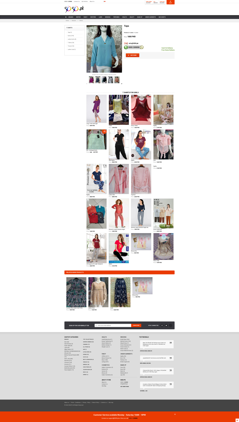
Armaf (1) (85, 374)
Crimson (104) (68, 362)
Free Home (149, 1)
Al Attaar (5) (86, 347)
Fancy (104, 354)
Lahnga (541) (105, 361)
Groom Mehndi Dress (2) (126, 350)
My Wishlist (85, 1)
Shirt (154, 160)
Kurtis (71, 35)
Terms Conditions (76, 402)
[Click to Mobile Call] (126, 47)
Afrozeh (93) (67, 353)
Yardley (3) (86, 362)
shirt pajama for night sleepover (94, 264)
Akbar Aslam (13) (68, 349)
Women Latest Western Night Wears (140, 227)
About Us (92, 1)
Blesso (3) (104, 373)
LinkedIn (170, 325)
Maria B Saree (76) (106, 358)
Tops (70, 32)
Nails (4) (122, 371)
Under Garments (126, 354)
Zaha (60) (66, 347)
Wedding (123, 337)
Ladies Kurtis (72, 39)
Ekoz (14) (85, 372)
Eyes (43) (122, 369)
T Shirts (71, 42)
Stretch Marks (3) (106, 343)
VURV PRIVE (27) (87, 367)
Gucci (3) (85, 357)
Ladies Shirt (112, 194)
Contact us (104, 402)
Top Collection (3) (88, 339)
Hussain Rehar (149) (69, 366)
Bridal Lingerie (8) (124, 361)
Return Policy (95, 402)
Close (175, 414)
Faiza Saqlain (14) (69, 370)
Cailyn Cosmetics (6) (107, 375)
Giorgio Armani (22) (88, 341)
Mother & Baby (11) (106, 345)
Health (104, 337)
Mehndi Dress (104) (125, 341)
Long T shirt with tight (92, 123)
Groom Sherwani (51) (125, 345)
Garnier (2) (104, 371)
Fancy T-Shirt (134, 125)
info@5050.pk (133, 43)
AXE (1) (85, 349)
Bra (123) (122, 358)
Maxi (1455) (105, 360)
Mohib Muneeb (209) (69, 368)
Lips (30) (122, 375)
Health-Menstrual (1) (107, 339)
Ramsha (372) (68, 360)
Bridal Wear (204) (124, 339)
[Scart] (120, 292)
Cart (170, 3)
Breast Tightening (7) (107, 341)
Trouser (71, 46)
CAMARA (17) (86, 344)
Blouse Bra (134, 251)
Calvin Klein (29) (87, 369)
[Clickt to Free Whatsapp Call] (141, 47)
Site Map (104, 386)
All (154, 1)
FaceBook (162, 325)
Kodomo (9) (105, 369)
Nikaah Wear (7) (124, 343)
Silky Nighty (112, 160)
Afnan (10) (86, 354)
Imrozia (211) (67, 364)
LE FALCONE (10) (87, 352)
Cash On (162, 1)
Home (67, 20)
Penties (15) (123, 360)
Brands (66, 339)
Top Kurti (133, 194)
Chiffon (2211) (105, 356)
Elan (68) (66, 342)
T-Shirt (110, 125)
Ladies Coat (72, 49)
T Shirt (88, 229)
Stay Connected (153, 325)
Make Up (123, 365)
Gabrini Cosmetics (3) (107, 367)
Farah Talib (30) (68, 345)
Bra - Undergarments (91, 150)
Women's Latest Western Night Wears (118, 229)
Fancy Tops (156, 260)
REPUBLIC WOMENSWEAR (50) (72, 351)
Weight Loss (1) (106, 347)
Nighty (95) (123, 356)
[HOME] (65, 17)
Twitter (166, 325)
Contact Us (77, 1)
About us (66, 402)
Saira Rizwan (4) (68, 343)
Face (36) (122, 367)
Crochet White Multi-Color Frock (74, 308)
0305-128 (68, 1)
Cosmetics (106, 365)
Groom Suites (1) (124, 347)
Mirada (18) (86, 364)
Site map (111, 402)
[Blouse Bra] (142, 285)
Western (74, 20)
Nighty (155, 125)
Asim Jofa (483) (68, 358)
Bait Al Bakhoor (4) (88, 359)
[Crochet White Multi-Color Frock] (76, 292)
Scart (111, 308)
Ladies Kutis (91, 308)
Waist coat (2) (124, 348)
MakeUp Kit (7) (124, 373)
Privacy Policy (86, 402)
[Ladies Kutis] (98, 292)
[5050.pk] (74, 9)
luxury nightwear (157, 229)
